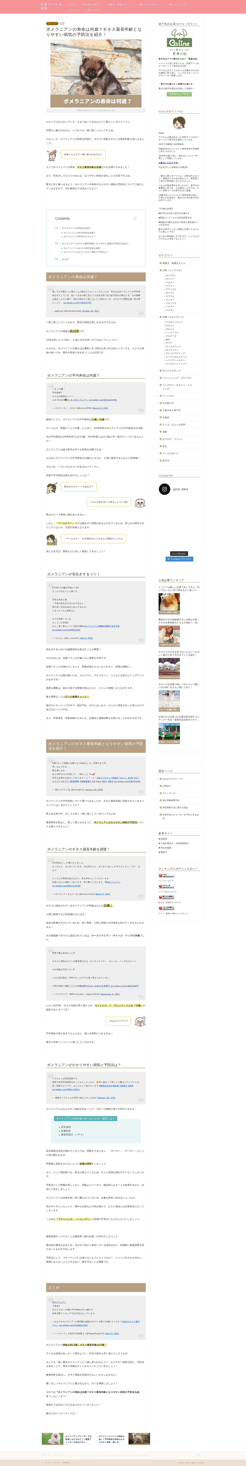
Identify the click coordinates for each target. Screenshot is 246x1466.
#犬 (94, 781)
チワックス (171, 289)
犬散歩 (166, 417)
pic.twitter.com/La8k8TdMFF (125, 986)
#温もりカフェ (104, 778)
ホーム (72, 4)
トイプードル (172, 333)
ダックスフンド (173, 346)
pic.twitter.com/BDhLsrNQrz (66, 1089)
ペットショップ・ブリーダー (177, 378)
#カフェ (123, 778)
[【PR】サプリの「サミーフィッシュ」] (168, 530)
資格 (165, 432)
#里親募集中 (86, 781)
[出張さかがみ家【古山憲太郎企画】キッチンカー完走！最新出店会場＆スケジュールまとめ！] (169, 733)
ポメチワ (170, 293)
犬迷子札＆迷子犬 (92, 4)
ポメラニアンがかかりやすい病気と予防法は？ (86, 252)
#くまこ (70, 400)
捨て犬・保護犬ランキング (170, 903)
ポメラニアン (52, 23)
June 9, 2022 (86, 638)
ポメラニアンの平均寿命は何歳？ (80, 233)
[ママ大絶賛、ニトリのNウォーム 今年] (168, 517)
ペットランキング (166, 881)
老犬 (165, 446)
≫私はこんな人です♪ (169, 163)
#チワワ (65, 781)
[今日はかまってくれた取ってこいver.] (190, 517)
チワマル (170, 296)
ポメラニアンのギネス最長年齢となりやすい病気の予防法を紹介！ (96, 243)
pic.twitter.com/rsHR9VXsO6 (66, 630)
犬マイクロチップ (172, 370)
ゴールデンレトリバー (176, 364)
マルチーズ (171, 336)
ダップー (170, 300)
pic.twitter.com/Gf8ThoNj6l (127, 781)
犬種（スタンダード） (149, 4)
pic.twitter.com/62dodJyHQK (103, 400)
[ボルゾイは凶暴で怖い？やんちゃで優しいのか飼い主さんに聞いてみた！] (169, 701)
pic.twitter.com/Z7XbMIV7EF (77, 303)
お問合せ (167, 786)
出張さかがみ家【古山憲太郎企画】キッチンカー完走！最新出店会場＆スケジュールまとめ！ (179, 718)
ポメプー (170, 279)
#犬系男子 (105, 986)
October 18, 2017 (91, 311)
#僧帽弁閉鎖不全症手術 (109, 626)
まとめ (65, 259)
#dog (98, 781)
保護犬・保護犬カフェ (119, 4)
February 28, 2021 (106, 1098)
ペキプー (170, 307)
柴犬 (168, 339)
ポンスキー (171, 275)
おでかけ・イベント (173, 439)
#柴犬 (104, 781)
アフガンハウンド (174, 322)
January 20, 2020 (94, 789)
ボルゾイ (170, 329)
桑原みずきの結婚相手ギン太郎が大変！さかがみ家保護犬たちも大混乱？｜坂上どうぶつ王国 (179, 621)
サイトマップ (169, 793)
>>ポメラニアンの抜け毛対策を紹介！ (95, 1228)
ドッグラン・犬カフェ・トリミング (177, 387)
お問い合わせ (93, 10)
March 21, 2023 (100, 408)
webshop (74, 10)
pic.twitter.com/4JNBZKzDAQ (73, 1325)
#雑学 (84, 986)
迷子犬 (166, 460)
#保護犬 (115, 778)
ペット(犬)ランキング (168, 892)
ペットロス (168, 396)
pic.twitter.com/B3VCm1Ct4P (66, 886)
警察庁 (164, 852)
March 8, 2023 (103, 894)
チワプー (170, 286)
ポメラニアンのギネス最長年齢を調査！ (83, 248)
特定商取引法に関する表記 (175, 808)
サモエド (170, 326)
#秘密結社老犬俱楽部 (109, 1086)
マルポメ (170, 310)
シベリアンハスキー (175, 360)
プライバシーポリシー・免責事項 (57, 1462)
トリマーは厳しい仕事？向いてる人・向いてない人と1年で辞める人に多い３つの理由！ (179, 589)
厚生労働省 (166, 848)
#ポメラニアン (81, 400)
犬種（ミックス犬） (178, 4)
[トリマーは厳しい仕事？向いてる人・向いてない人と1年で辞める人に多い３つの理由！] (169, 603)
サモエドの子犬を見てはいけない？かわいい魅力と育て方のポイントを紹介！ (179, 653)
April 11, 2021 (112, 1333)
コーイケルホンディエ (176, 357)
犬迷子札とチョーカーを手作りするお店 (181, 816)
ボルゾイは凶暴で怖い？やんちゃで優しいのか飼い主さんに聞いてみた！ (179, 685)
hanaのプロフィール (173, 779)
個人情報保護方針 (171, 800)
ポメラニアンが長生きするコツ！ (80, 237)
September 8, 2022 (110, 994)
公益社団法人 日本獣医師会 (174, 843)
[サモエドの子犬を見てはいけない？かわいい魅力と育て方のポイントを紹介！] (169, 668)
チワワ (169, 343)
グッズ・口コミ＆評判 (174, 424)
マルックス (171, 303)
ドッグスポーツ (171, 453)
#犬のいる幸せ (93, 986)
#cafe (130, 778)
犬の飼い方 (168, 403)
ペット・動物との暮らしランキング (173, 913)
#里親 (130, 1086)
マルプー (170, 282)
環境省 (164, 839)
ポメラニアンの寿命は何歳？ (76, 228)
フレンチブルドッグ (175, 353)
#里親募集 (74, 781)
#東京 (110, 781)
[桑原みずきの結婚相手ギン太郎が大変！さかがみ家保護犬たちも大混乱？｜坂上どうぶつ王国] (169, 636)
